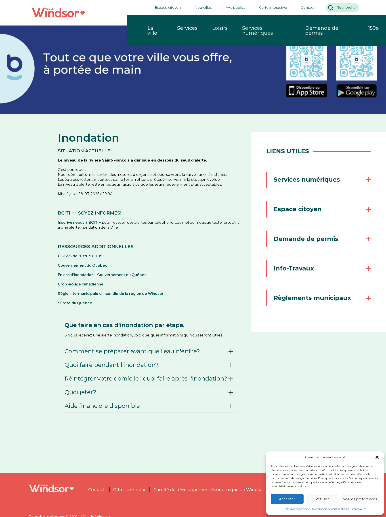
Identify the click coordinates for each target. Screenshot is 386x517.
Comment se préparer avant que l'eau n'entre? (132, 351)
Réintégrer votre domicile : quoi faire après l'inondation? (146, 378)
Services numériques (257, 30)
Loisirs (220, 28)
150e (373, 28)
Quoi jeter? (80, 392)
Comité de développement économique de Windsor (208, 489)
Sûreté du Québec (75, 303)
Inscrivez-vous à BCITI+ (79, 222)
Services (187, 28)
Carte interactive (273, 7)
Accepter (287, 499)
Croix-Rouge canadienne (80, 284)
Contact (308, 7)
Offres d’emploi (129, 489)
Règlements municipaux (312, 298)
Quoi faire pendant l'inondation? (112, 364)
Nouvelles (203, 7)
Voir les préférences (360, 499)
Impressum (359, 509)
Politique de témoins (297, 509)
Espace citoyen (168, 7)
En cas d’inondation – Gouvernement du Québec (102, 275)
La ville (152, 30)
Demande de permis (321, 30)
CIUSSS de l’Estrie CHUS (80, 256)
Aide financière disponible (102, 405)
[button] (377, 457)
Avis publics (235, 7)
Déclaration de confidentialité (330, 509)
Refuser (322, 499)
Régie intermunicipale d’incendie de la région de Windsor (111, 293)
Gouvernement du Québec (83, 265)
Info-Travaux (294, 268)
